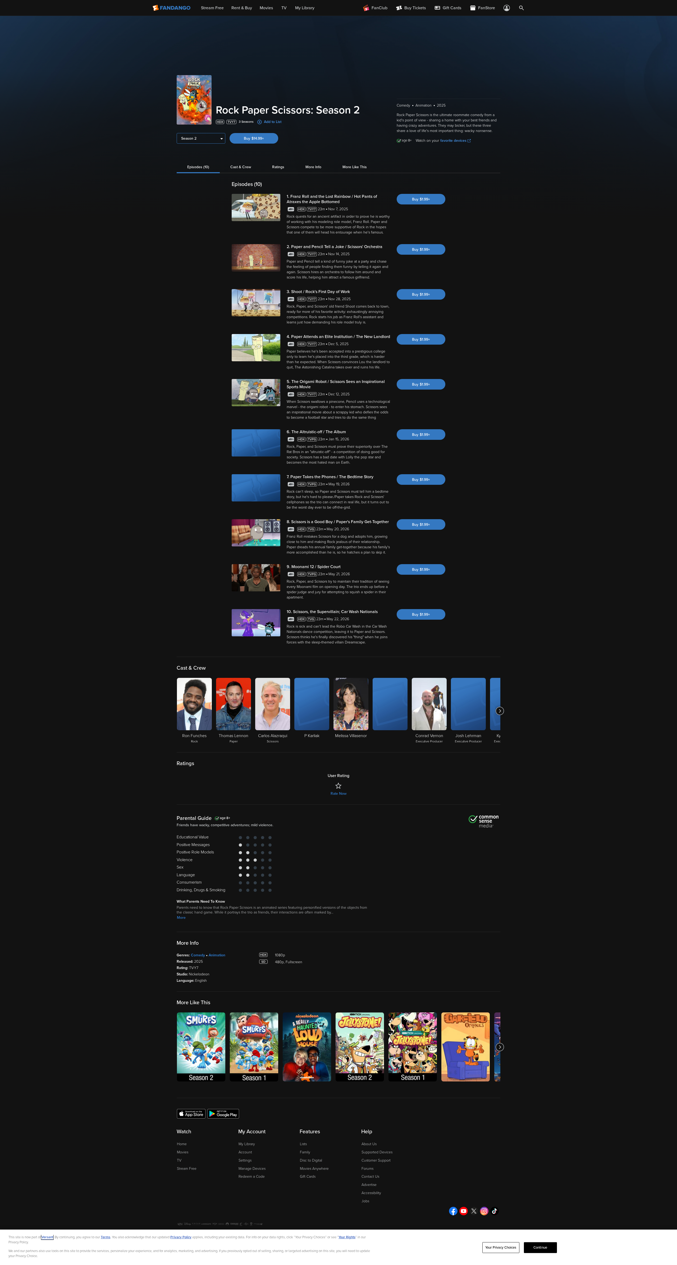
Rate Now (338, 793)
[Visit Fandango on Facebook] (453, 1211)
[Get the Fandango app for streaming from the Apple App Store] (191, 1113)
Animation (217, 955)
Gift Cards (307, 1176)
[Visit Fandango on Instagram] (484, 1211)
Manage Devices (252, 1168)
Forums (367, 1168)
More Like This (354, 167)
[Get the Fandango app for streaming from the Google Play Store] (223, 1113)
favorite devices (453, 140)
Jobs (365, 1201)
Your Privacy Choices (500, 1247)
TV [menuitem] (284, 8)
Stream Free (186, 1168)
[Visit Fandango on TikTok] (494, 1211)
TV (179, 1160)
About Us (369, 1144)
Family (305, 1152)
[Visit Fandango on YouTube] (463, 1211)
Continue (540, 1247)
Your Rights (346, 1237)
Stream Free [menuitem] (212, 8)
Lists (303, 1144)
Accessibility (371, 1193)
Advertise (369, 1184)
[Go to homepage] (172, 8)
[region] (338, 1247)
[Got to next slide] (500, 711)
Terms (105, 1237)
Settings (245, 1160)
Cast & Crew (240, 167)
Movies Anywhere (314, 1168)
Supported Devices (377, 1152)
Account (245, 1152)
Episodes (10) (198, 167)
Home (182, 1144)
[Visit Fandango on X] (473, 1211)
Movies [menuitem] (266, 8)
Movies (182, 1152)
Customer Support (376, 1160)
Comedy (198, 955)
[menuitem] (447, 8)
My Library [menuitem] (304, 8)
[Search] (521, 8)
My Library (247, 1144)
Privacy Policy (180, 1237)
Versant (47, 1237)
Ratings (278, 167)
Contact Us (370, 1176)
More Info (313, 167)
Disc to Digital (311, 1160)
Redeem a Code (252, 1176)
